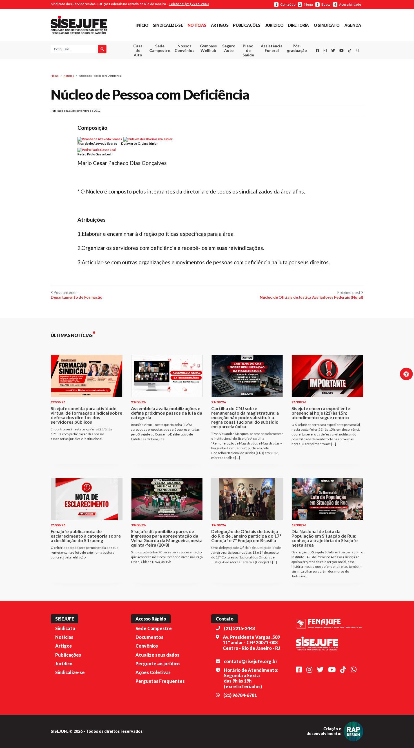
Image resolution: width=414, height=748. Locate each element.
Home (55, 75)
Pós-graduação (297, 48)
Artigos (219, 25)
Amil (263, 62)
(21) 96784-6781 (240, 695)
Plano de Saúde (248, 50)
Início (142, 25)
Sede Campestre (159, 48)
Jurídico (274, 25)
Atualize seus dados (157, 654)
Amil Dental (263, 69)
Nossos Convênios (184, 48)
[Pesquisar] (102, 49)
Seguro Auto (228, 48)
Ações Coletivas (153, 672)
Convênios (146, 645)
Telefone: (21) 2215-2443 (189, 4)
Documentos (149, 637)
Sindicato (65, 628)
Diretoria (298, 25)
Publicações (246, 25)
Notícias (197, 25)
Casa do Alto (138, 50)
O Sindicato (326, 25)
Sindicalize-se (168, 25)
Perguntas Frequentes (160, 681)
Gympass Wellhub (208, 48)
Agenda (352, 25)
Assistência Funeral (271, 48)
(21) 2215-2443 (239, 628)
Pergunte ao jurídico (157, 663)
